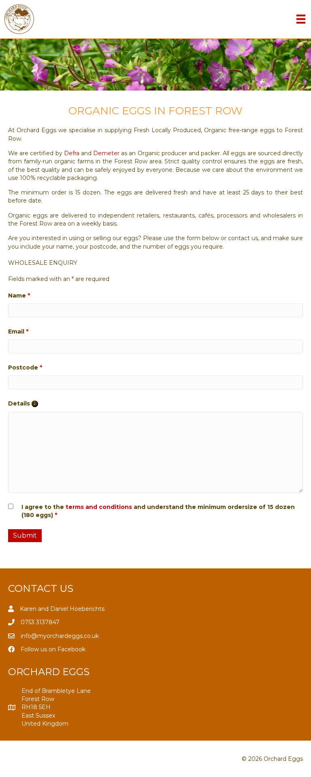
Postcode (25, 367)
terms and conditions (99, 507)
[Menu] (301, 19)
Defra (71, 153)
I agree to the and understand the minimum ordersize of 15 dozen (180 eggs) (158, 511)
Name (19, 295)
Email (18, 331)
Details (23, 403)
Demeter (106, 153)
